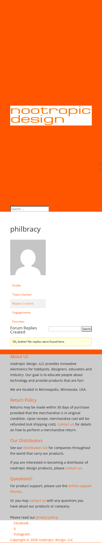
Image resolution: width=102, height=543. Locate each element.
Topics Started (21, 294)
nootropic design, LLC (56, 540)
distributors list (35, 447)
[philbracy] (28, 279)
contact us (73, 468)
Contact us (65, 424)
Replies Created (22, 303)
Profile (16, 285)
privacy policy (47, 517)
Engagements (21, 312)
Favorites (18, 321)
